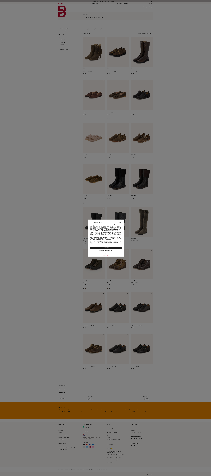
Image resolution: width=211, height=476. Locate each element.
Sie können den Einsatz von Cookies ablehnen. (103, 239)
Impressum (91, 243)
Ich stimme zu (106, 247)
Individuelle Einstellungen (105, 250)
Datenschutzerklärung (114, 242)
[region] (106, 238)
